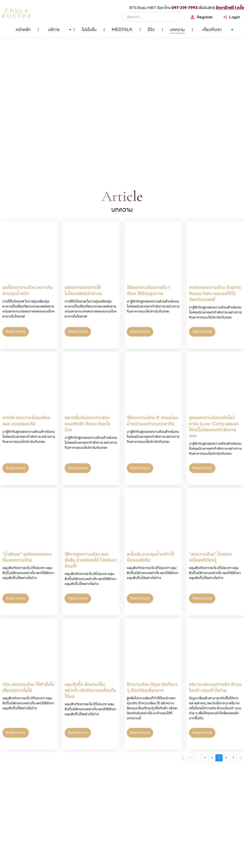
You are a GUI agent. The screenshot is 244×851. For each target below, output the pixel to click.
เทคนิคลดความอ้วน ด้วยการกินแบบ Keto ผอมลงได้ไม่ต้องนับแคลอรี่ (215, 293)
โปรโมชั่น (89, 29)
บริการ (54, 29)
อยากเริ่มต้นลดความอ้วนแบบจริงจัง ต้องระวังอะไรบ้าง (87, 423)
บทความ (177, 29)
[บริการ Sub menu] (70, 30)
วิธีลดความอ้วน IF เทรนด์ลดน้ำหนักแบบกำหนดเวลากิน (152, 420)
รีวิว (151, 29)
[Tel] (231, 58)
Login (234, 17)
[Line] (231, 42)
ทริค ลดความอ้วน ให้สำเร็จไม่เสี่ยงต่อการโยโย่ (28, 687)
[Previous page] (183, 757)
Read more (15, 331)
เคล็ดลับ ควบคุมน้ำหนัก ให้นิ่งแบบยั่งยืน (150, 557)
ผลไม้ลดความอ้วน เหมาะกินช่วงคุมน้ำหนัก (27, 290)
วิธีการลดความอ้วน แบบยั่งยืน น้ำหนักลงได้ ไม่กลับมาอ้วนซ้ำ (91, 560)
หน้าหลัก (23, 29)
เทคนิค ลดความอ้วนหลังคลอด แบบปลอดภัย (26, 420)
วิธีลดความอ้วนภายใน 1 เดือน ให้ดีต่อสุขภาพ (148, 290)
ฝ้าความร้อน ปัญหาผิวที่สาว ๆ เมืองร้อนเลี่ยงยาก (152, 687)
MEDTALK (122, 29)
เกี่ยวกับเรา (212, 29)
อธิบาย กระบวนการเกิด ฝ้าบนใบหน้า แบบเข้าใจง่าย (215, 687)
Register (205, 17)
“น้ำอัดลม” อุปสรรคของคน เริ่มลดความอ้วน (27, 557)
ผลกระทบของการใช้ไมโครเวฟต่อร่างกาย (83, 290)
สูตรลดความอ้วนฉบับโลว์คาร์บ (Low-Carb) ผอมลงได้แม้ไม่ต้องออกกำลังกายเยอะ (214, 426)
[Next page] (240, 757)
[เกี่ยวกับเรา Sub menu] (232, 30)
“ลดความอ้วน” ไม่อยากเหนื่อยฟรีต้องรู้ (210, 557)
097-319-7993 (184, 8)
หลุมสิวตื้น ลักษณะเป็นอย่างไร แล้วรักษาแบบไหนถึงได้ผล (90, 690)
